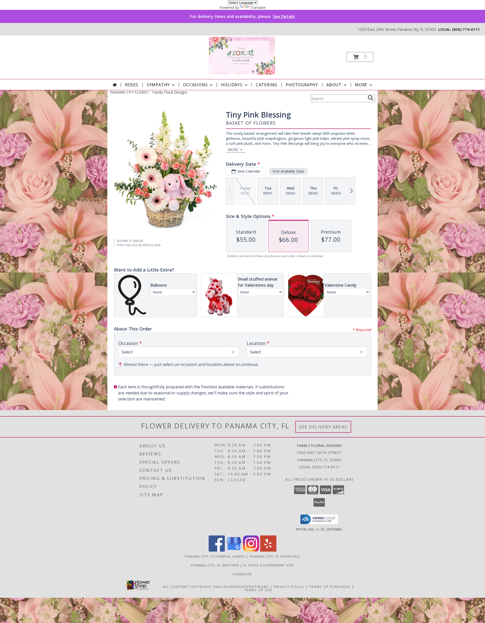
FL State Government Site (268, 565)
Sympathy (158, 85)
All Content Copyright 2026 (192, 586)
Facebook (242, 574)
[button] (360, 57)
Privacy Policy (289, 586)
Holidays (231, 85)
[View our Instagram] (251, 550)
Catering (266, 85)
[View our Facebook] (217, 550)
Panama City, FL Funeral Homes (215, 556)
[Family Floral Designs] (242, 55)
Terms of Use (258, 590)
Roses (131, 85)
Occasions (195, 85)
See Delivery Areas (323, 427)
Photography (302, 85)
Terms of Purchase (329, 586)
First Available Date (288, 171)
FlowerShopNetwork (246, 586)
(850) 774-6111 (466, 29)
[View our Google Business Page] (234, 550)
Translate (257, 7)
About (334, 85)
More (361, 85)
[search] (370, 98)
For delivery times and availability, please (242, 16)
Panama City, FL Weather (215, 565)
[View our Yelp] (268, 550)
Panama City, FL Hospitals (275, 556)
